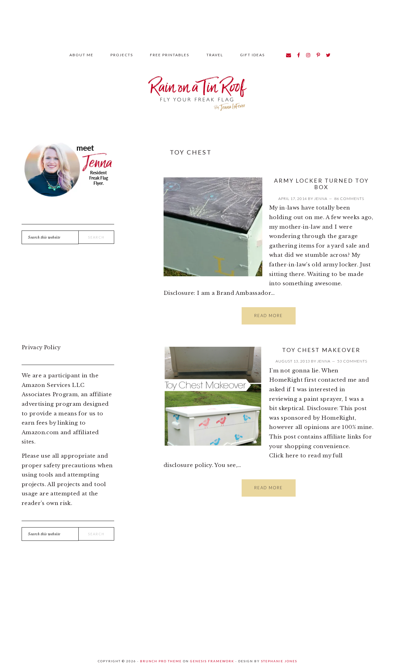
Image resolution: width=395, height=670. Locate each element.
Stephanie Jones (279, 661)
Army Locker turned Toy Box (321, 184)
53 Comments (352, 361)
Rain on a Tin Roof (197, 91)
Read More (268, 315)
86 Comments (349, 198)
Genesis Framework (212, 661)
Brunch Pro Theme (161, 661)
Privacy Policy (41, 347)
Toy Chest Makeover (321, 349)
